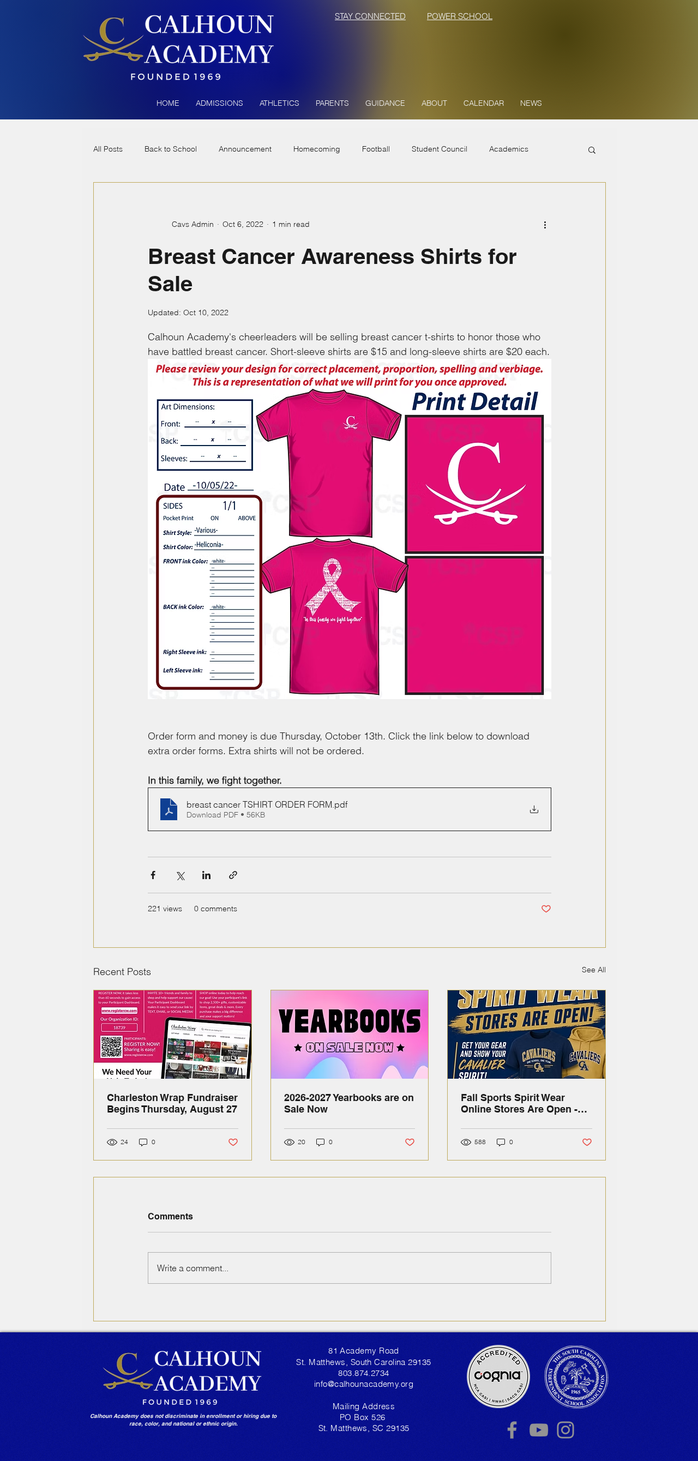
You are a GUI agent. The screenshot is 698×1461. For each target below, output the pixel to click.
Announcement (245, 149)
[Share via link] (233, 875)
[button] (219, 103)
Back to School (171, 149)
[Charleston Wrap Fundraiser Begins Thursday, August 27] (172, 1034)
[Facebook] (512, 1429)
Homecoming (316, 149)
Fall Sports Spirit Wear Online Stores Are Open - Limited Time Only (519, 1103)
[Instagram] (565, 1429)
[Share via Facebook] (153, 875)
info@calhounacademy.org (363, 1384)
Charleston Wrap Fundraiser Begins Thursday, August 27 (172, 1103)
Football (376, 149)
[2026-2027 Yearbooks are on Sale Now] (350, 1034)
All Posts (108, 149)
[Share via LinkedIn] (206, 875)
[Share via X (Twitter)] (179, 875)
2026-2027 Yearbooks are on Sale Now (349, 1103)
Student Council (439, 149)
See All (594, 970)
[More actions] (544, 224)
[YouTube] (538, 1429)
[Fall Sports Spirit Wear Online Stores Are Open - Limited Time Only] (526, 1034)
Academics (508, 149)
